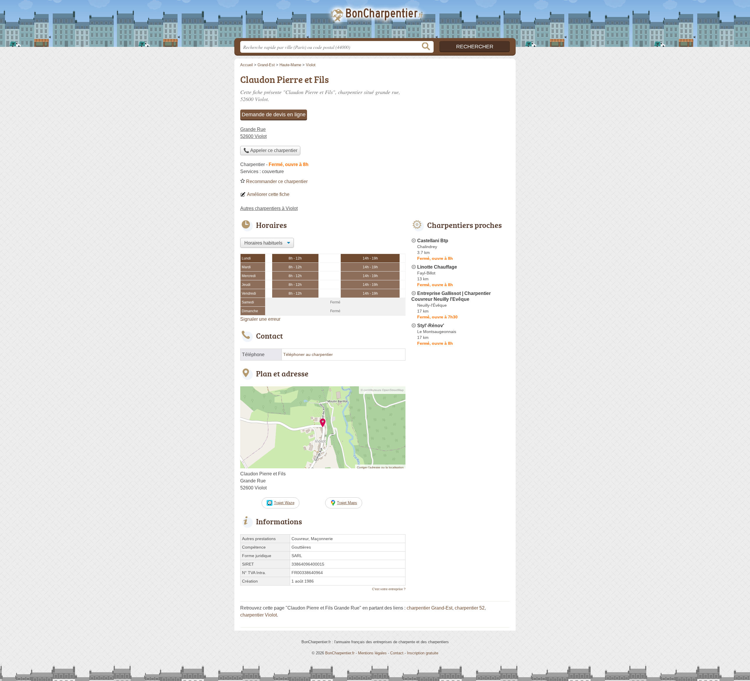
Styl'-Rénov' (430, 325)
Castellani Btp (432, 240)
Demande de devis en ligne (274, 114)
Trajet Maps (347, 503)
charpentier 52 (470, 607)
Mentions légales (372, 653)
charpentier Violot (258, 614)
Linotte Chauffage (437, 266)
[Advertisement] (460, 113)
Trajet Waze (284, 503)
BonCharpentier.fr (375, 21)
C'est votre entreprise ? (388, 589)
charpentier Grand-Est (429, 607)
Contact (396, 653)
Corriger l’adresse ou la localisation (380, 467)
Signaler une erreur (260, 319)
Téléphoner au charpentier (308, 354)
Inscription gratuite (422, 653)
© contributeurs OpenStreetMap (382, 390)
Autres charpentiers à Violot (269, 208)
